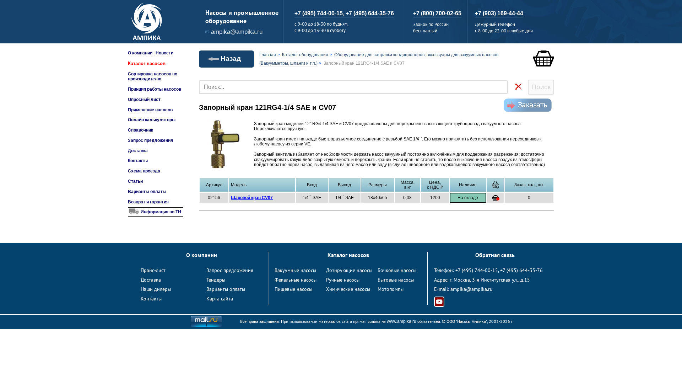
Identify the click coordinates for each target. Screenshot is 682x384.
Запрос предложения (150, 140)
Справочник (140, 130)
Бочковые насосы (397, 270)
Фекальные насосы (295, 280)
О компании (140, 52)
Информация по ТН (161, 211)
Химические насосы (348, 289)
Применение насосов (150, 109)
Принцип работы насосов (154, 89)
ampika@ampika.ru (236, 31)
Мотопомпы (391, 289)
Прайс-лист (153, 270)
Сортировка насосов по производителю (152, 76)
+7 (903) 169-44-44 (499, 13)
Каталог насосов (147, 63)
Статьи (135, 181)
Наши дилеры (156, 289)
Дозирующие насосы (349, 270)
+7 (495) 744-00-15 (476, 270)
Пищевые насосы (293, 289)
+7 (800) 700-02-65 (437, 13)
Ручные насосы (342, 280)
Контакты (138, 160)
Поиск (541, 87)
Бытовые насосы (396, 280)
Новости (164, 52)
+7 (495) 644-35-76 (370, 13)
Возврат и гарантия (148, 201)
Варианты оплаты (147, 191)
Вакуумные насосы (295, 270)
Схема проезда (144, 171)
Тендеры (215, 280)
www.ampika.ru (401, 321)
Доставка (138, 150)
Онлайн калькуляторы (151, 119)
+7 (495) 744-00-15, (320, 13)
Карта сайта (219, 298)
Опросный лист (144, 99)
